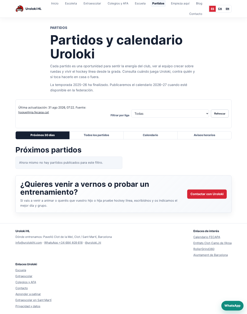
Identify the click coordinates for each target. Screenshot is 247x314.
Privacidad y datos (27, 306)
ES (212, 8)
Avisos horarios (204, 135)
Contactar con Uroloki (206, 194)
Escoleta (71, 3)
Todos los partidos (96, 135)
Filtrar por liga (120, 115)
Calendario (150, 135)
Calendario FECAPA (206, 237)
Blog (199, 3)
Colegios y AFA (118, 3)
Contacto (195, 14)
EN (227, 8)
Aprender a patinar (28, 294)
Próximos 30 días (42, 135)
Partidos (158, 3)
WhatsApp (232, 305)
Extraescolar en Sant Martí (33, 300)
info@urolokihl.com (28, 242)
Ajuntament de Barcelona (210, 255)
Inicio (54, 3)
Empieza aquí (180, 3)
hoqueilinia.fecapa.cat (33, 112)
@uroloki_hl (93, 242)
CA (220, 8)
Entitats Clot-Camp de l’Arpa (212, 243)
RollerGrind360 (203, 249)
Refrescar (219, 113)
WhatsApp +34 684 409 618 (63, 242)
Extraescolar (92, 3)
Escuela (140, 3)
